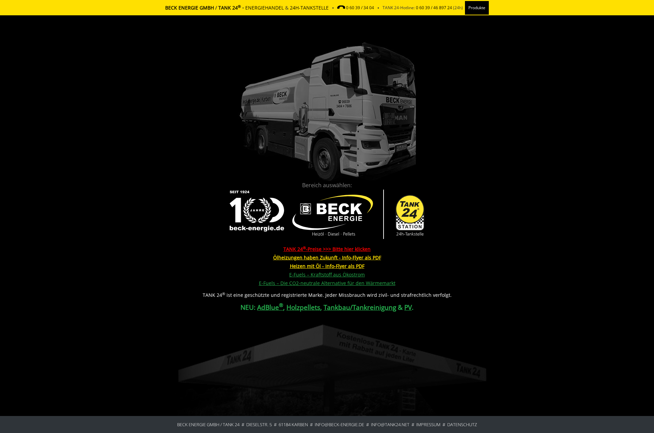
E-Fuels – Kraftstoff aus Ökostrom (327, 274)
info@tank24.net (390, 424)
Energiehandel (264, 7)
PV (408, 307)
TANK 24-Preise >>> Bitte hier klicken (327, 249)
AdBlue (270, 307)
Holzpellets (303, 307)
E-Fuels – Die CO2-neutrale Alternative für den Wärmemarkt (327, 283)
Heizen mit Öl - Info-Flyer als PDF (327, 266)
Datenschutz (462, 424)
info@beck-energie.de (339, 424)
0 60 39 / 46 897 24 (434, 8)
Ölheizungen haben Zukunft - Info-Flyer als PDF (327, 257)
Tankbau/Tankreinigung (360, 307)
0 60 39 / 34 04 (360, 8)
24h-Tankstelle (309, 7)
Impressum (428, 424)
